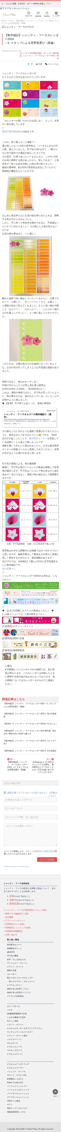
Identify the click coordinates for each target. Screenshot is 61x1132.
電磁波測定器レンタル (16, 1112)
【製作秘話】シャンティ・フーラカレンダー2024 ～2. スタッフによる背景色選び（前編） (30, 705)
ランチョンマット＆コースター (20, 1032)
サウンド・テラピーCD (16, 1075)
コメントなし (53, 64)
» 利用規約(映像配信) (13, 931)
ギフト (10, 1104)
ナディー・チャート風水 (17, 1036)
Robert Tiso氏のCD (15, 1082)
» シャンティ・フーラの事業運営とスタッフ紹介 (25, 910)
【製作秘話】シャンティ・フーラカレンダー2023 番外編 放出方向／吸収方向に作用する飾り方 (30, 732)
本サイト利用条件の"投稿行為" (39, 851)
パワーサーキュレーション (18, 1093)
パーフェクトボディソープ (18, 1090)
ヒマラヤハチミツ (14, 985)
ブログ (10, 21)
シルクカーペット (14, 1039)
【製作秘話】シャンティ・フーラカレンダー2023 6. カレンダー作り (30, 742)
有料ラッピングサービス (17, 1108)
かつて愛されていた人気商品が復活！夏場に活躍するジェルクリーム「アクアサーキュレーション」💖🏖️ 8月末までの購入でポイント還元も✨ (31, 4)
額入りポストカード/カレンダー (20, 978)
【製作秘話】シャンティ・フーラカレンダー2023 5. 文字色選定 (30, 751)
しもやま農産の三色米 (16, 1017)
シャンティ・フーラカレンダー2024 (39, 55)
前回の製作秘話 (10, 131)
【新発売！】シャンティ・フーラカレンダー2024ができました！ (30, 724)
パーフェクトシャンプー (17, 1086)
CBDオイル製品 (13, 1101)
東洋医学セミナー (38, 438)
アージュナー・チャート (17, 963)
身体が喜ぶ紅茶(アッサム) (18, 989)
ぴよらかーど (12, 1043)
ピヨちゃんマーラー (15, 1068)
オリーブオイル (13, 1006)
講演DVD (11, 952)
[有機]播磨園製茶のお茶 (17, 1014)
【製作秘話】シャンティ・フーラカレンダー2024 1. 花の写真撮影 (30, 715)
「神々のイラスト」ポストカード (21, 981)
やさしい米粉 (12, 1021)
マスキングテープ (14, 1050)
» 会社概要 (8, 917)
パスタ (10, 1010)
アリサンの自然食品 (15, 996)
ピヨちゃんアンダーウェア (18, 1064)
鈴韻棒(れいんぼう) (15, 1079)
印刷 (40, 64)
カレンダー (11, 974)
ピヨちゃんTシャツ (15, 1054)
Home (3, 21)
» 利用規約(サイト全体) (14, 924)
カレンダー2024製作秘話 (30, 53)
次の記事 (6, 568)
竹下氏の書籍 (12, 956)
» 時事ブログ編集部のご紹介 (16, 913)
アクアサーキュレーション (18, 1097)
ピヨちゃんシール (14, 1047)
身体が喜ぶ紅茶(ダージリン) (18, 992)
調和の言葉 (11, 970)
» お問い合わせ (10, 934)
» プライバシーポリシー (14, 920)
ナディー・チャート (15, 967)
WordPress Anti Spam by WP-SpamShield (16, 866)
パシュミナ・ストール (16, 1071)
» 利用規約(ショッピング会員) (17, 927)
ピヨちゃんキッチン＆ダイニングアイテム (24, 1028)
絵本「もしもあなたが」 (17, 959)
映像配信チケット (14, 948)
